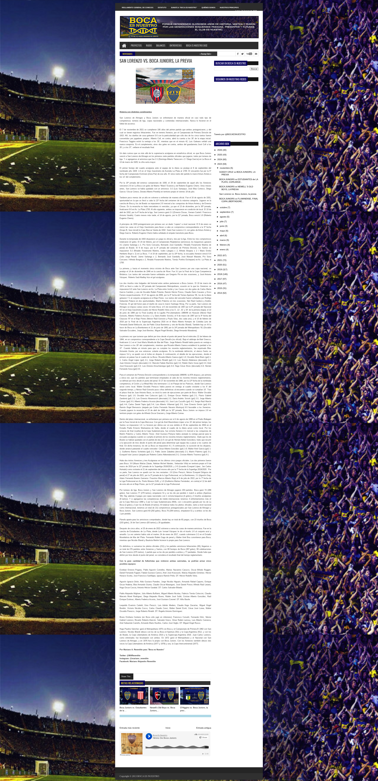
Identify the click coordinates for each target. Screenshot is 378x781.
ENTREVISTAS (176, 45)
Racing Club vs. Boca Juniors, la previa (152, 53)
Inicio (168, 728)
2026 (220, 150)
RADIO (149, 45)
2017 (220, 279)
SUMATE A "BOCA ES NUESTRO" (184, 7)
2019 (220, 269)
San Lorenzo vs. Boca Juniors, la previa (237, 194)
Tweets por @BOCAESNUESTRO (230, 134)
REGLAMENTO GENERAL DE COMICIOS (137, 7)
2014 (220, 293)
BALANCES (160, 45)
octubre (224, 207)
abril (222, 235)
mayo (223, 231)
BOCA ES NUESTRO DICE (196, 45)
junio (222, 226)
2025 (220, 154)
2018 (220, 274)
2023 (220, 164)
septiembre (225, 212)
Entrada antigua (203, 728)
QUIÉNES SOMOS (208, 7)
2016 (220, 283)
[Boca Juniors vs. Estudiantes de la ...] (134, 696)
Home (124, 45)
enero (223, 249)
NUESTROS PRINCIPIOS (229, 7)
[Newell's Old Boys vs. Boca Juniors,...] (164, 696)
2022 (220, 255)
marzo (223, 240)
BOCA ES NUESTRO (148, 776)
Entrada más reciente (130, 728)
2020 (220, 265)
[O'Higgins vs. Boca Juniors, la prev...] (194, 696)
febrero (223, 245)
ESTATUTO (162, 7)
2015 (220, 288)
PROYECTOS (136, 45)
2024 (220, 159)
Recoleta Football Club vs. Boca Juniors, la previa (188, 53)
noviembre (225, 168)
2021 (220, 260)
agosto (223, 217)
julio (222, 221)
